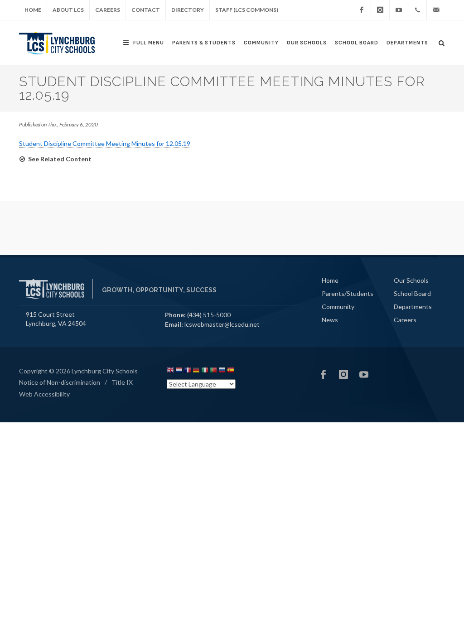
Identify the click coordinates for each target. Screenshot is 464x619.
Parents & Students (204, 42)
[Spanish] (230, 371)
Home (32, 9)
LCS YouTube (364, 374)
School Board (356, 42)
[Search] (442, 42)
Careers (107, 9)
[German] (196, 371)
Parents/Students (347, 293)
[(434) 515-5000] (417, 10)
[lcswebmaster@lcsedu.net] (436, 10)
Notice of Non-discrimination (59, 382)
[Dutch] (179, 371)
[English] (170, 371)
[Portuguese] (213, 371)
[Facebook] (362, 10)
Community (261, 42)
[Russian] (222, 371)
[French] (187, 371)
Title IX (122, 382)
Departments (407, 42)
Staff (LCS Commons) (246, 9)
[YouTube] (399, 10)
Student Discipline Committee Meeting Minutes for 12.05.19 (104, 143)
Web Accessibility (44, 394)
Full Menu (148, 42)
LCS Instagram (343, 374)
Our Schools (307, 42)
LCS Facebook (323, 374)
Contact (145, 9)
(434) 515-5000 (209, 315)
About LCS (68, 9)
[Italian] (204, 371)
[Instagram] (380, 10)
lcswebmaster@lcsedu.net (222, 324)
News (330, 320)
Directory (187, 9)
